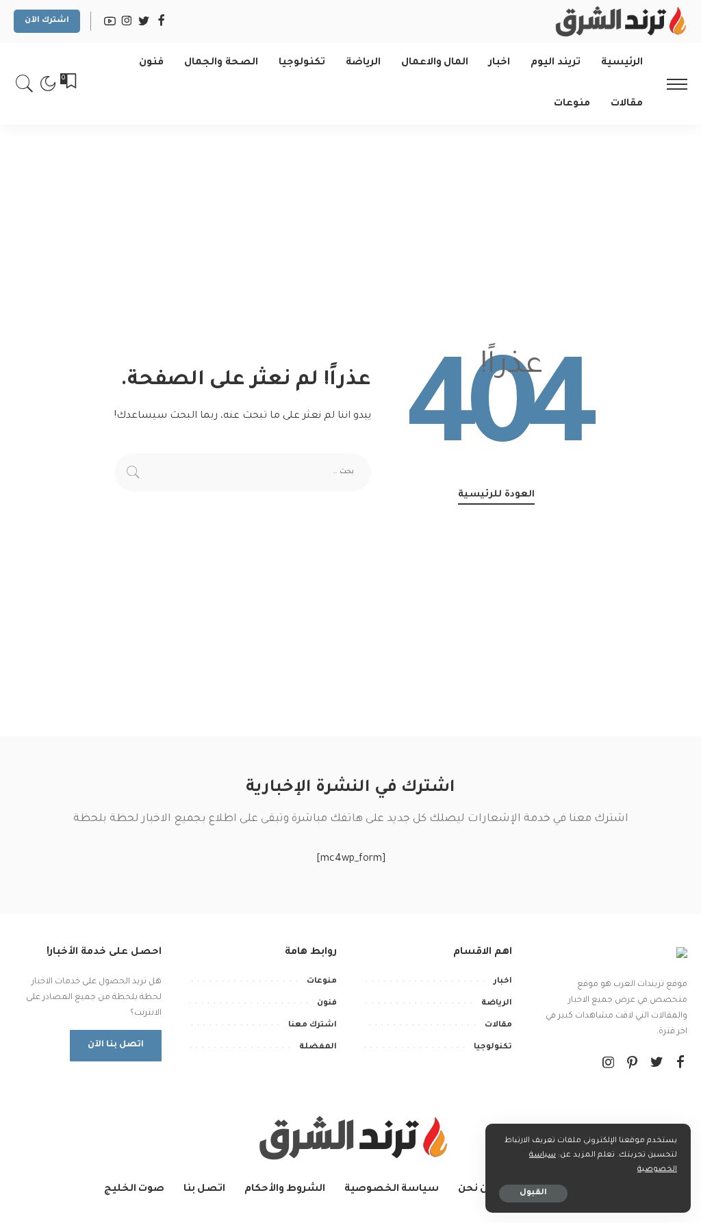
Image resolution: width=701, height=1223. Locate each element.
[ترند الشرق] (618, 21)
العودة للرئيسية (496, 495)
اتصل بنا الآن (116, 1045)
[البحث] (25, 83)
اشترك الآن (47, 20)
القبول (533, 1193)
